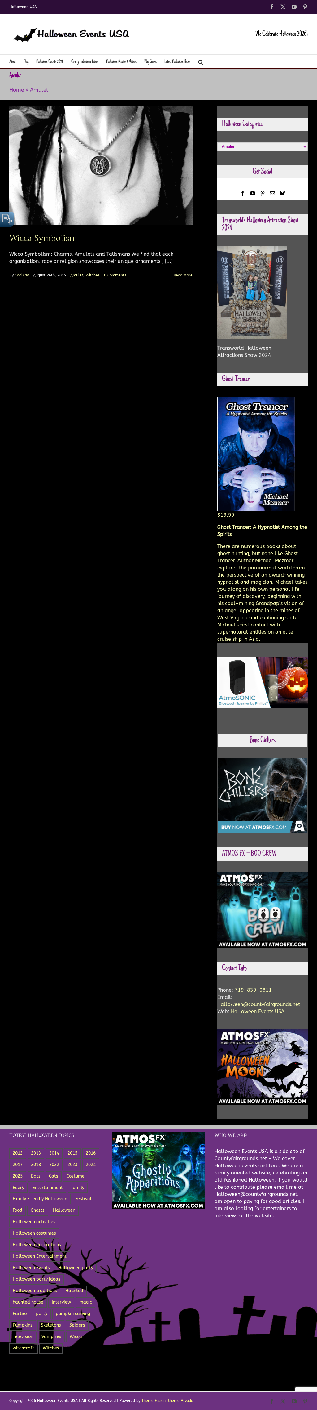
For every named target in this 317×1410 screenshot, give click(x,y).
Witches (93, 275)
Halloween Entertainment (40, 1256)
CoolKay (22, 275)
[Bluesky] (282, 193)
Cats (53, 1176)
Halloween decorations (37, 1244)
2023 (72, 1164)
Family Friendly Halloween (40, 1198)
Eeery (18, 1187)
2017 (18, 1164)
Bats (36, 1176)
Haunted (74, 1290)
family (77, 1187)
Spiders (77, 1325)
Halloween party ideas (36, 1279)
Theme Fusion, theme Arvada (167, 1401)
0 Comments (115, 275)
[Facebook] (242, 193)
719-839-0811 (253, 990)
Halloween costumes (34, 1233)
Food (17, 1210)
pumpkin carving (73, 1313)
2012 (18, 1153)
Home (16, 90)
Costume (76, 1176)
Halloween (64, 1210)
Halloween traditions (35, 1290)
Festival (84, 1198)
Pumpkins (23, 1325)
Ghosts (38, 1210)
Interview (61, 1302)
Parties (20, 1313)
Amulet (76, 275)
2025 (18, 1176)
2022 (54, 1164)
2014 (54, 1153)
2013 (36, 1153)
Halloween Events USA (257, 1011)
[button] (200, 61)
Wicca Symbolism (43, 238)
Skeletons (51, 1325)
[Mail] (272, 193)
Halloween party (75, 1267)
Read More (183, 275)
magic (85, 1302)
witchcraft (23, 1348)
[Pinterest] (262, 193)
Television (23, 1336)
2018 (36, 1164)
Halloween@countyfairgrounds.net (258, 1004)
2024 (91, 1164)
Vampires (51, 1336)
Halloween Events (31, 1267)
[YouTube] (252, 193)
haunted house (28, 1302)
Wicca (76, 1336)
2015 (72, 1153)
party (41, 1313)
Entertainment (48, 1187)
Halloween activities (34, 1221)
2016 (91, 1153)
